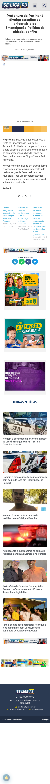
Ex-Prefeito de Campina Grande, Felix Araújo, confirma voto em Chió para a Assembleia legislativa (23, 589)
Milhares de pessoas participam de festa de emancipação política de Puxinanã (23, 216)
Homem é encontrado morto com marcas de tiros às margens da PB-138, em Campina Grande (25, 441)
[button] (35, 5)
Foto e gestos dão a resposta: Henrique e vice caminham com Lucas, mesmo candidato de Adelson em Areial (24, 627)
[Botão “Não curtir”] (26, 195)
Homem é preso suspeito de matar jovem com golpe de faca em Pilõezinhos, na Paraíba (25, 480)
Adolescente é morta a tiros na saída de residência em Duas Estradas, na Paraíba (25, 552)
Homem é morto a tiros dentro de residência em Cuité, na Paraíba (20, 517)
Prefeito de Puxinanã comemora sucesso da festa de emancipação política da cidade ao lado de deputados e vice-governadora (39, 221)
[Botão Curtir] (19, 195)
